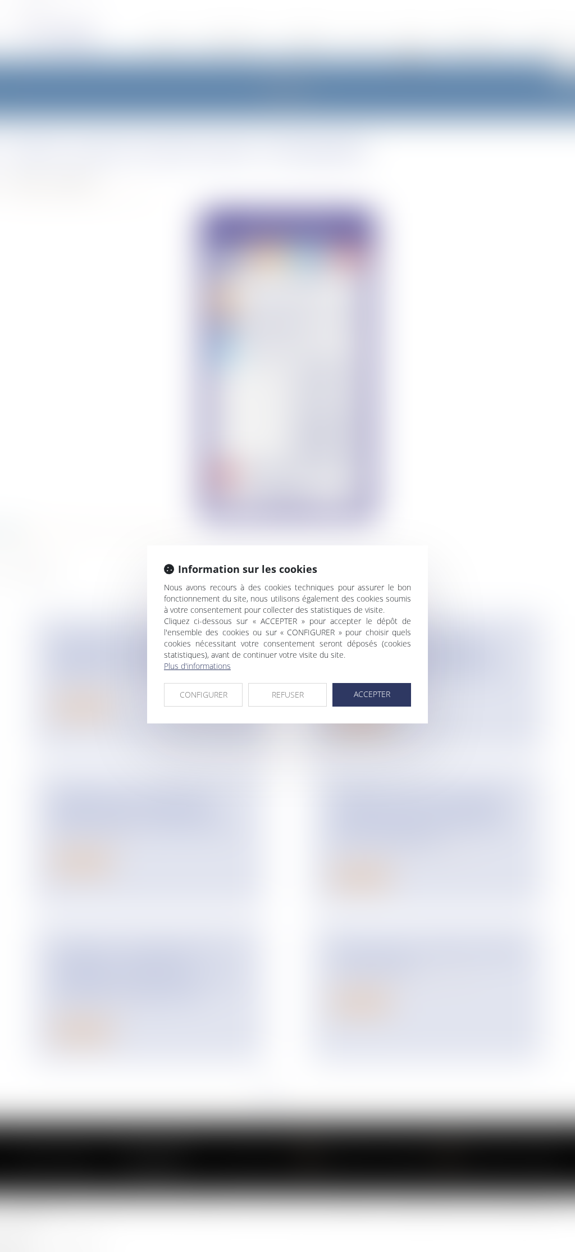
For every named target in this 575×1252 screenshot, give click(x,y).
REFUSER (288, 694)
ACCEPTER (372, 694)
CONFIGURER (203, 694)
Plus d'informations (197, 666)
